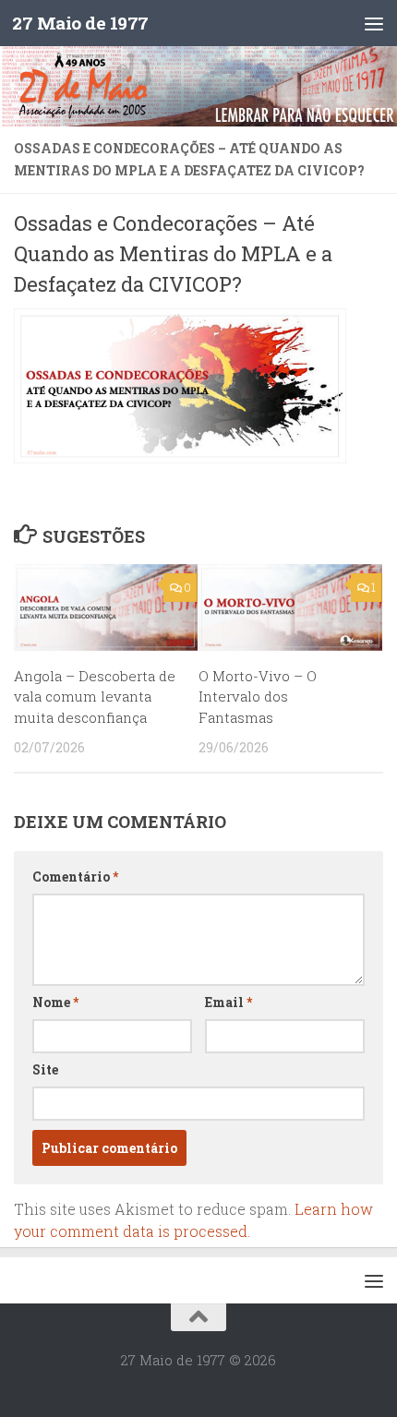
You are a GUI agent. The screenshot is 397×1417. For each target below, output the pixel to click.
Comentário (75, 876)
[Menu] (374, 23)
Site (45, 1069)
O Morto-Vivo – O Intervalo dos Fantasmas (257, 696)
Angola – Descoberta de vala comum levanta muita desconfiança (94, 696)
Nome (55, 1002)
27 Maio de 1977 (80, 22)
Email (228, 1002)
